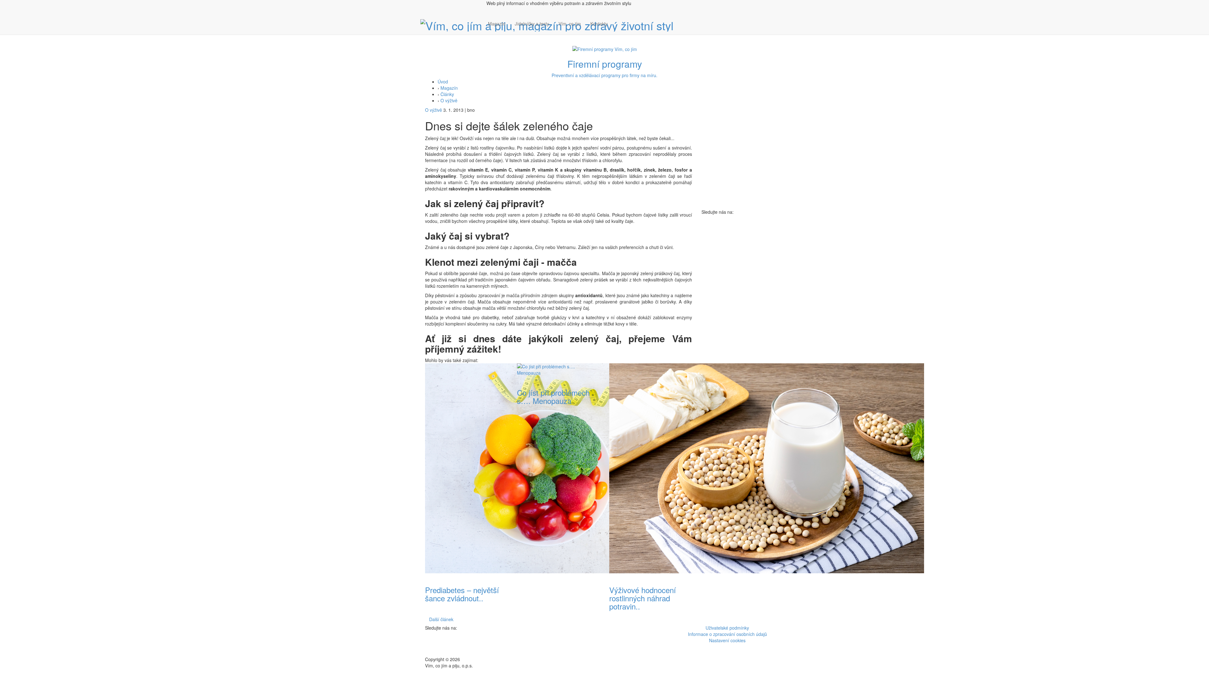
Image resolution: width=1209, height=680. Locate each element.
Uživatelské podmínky (727, 628)
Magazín (496, 23)
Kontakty (599, 23)
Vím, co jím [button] (570, 23)
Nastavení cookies (727, 640)
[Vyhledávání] (617, 30)
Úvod (443, 81)
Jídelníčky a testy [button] (532, 23)
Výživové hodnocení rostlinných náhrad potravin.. (642, 598)
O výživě (448, 100)
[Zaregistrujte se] (617, 20)
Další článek (441, 619)
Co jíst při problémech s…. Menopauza (553, 396)
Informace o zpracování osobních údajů (727, 634)
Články (447, 94)
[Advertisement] (742, 309)
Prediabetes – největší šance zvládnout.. (462, 594)
